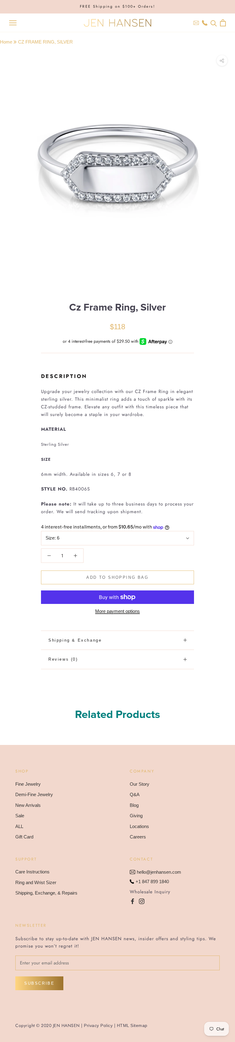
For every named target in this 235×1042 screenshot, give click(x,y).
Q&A (135, 794)
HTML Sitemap (132, 1025)
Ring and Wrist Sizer (35, 882)
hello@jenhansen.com (159, 872)
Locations (139, 826)
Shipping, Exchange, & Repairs (46, 892)
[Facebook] (132, 901)
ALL (19, 826)
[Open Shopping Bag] (223, 22)
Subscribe (39, 983)
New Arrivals (28, 805)
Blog (134, 805)
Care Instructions (32, 871)
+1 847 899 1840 (152, 881)
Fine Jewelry (28, 784)
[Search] (214, 23)
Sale (19, 815)
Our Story (139, 784)
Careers (138, 836)
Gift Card (24, 836)
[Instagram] (141, 901)
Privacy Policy (98, 1025)
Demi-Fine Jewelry (34, 794)
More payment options (117, 611)
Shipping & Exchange (75, 640)
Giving (136, 815)
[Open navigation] (13, 23)
